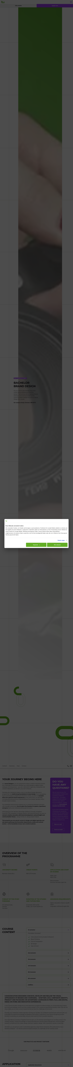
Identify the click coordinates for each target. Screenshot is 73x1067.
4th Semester (32, 965)
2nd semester (32, 953)
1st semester (31, 930)
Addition (30, 984)
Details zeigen (61, 540)
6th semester (32, 978)
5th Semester (32, 972)
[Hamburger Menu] (71, 2)
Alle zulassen (57, 544)
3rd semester (32, 959)
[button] (55, 5)
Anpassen (35, 544)
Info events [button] (18, 5)
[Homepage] (3, 2)
